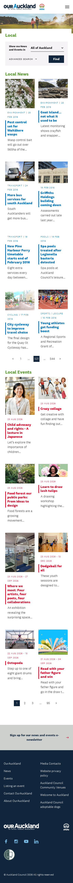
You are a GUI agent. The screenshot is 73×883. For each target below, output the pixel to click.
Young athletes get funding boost (52, 327)
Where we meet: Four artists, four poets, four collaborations (18, 594)
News (7, 771)
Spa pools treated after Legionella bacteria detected (50, 254)
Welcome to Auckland (54, 795)
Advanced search (21, 59)
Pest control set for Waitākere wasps (17, 128)
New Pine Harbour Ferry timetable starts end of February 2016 (18, 254)
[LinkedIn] (36, 842)
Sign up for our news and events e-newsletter (34, 737)
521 (36, 359)
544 (52, 359)
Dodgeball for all (51, 568)
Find (56, 59)
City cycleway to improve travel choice (18, 328)
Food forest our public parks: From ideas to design (19, 499)
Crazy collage (51, 409)
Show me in (18, 48)
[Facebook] (6, 842)
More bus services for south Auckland (19, 199)
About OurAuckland (17, 801)
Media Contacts (50, 763)
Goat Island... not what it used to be (50, 116)
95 (48, 703)
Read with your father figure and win (52, 673)
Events (8, 778)
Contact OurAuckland (18, 793)
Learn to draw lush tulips (51, 489)
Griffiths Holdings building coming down (50, 199)
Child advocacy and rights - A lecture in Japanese (19, 431)
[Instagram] (16, 842)
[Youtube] (26, 842)
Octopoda (15, 663)
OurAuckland (12, 763)
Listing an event (14, 786)
